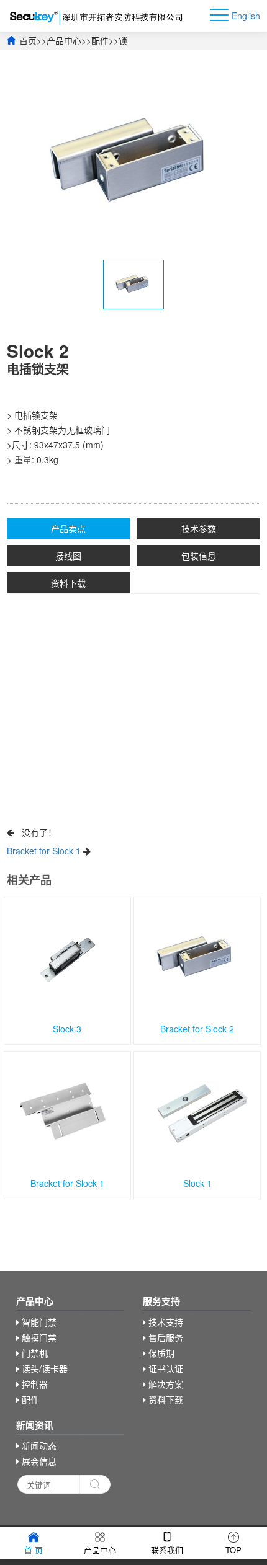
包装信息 (198, 555)
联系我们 (167, 1550)
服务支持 (161, 1301)
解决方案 (164, 1384)
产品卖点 (68, 528)
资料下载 (68, 583)
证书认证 (164, 1368)
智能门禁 (38, 1322)
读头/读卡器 (43, 1368)
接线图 (68, 555)
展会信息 (38, 1461)
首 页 (33, 1550)
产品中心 (64, 40)
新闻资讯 (34, 1425)
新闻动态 (38, 1445)
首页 (28, 40)
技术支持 (164, 1322)
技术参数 (198, 528)
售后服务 (164, 1337)
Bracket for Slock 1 (44, 851)
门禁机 (33, 1353)
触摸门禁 (38, 1337)
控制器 (33, 1384)
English (246, 15)
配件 (100, 40)
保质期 (160, 1353)
